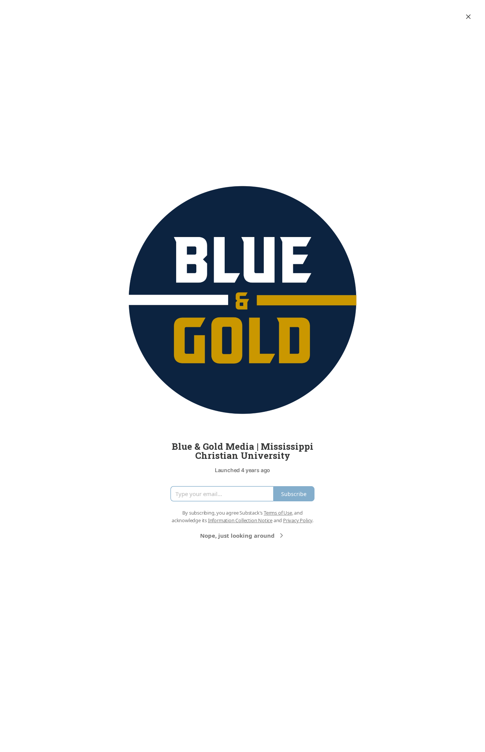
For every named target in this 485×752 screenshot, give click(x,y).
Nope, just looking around (237, 535)
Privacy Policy (297, 520)
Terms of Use (278, 512)
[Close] (468, 16)
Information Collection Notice (240, 520)
